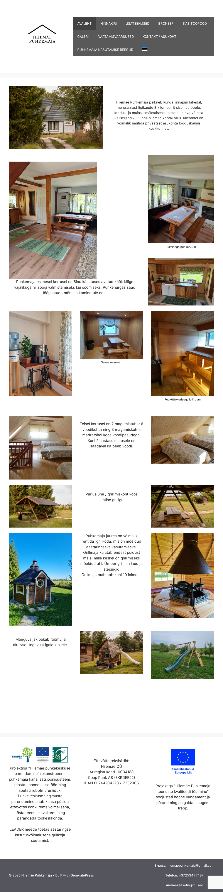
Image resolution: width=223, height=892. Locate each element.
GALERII (83, 37)
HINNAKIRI (108, 23)
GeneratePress (82, 875)
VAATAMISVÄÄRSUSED (116, 37)
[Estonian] (142, 49)
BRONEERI (166, 23)
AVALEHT (84, 23)
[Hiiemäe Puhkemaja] (41, 36)
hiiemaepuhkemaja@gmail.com (190, 865)
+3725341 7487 (191, 875)
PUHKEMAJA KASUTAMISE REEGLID (105, 50)
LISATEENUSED (137, 23)
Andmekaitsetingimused (184, 885)
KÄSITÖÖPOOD (195, 23)
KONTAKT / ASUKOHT (159, 37)
